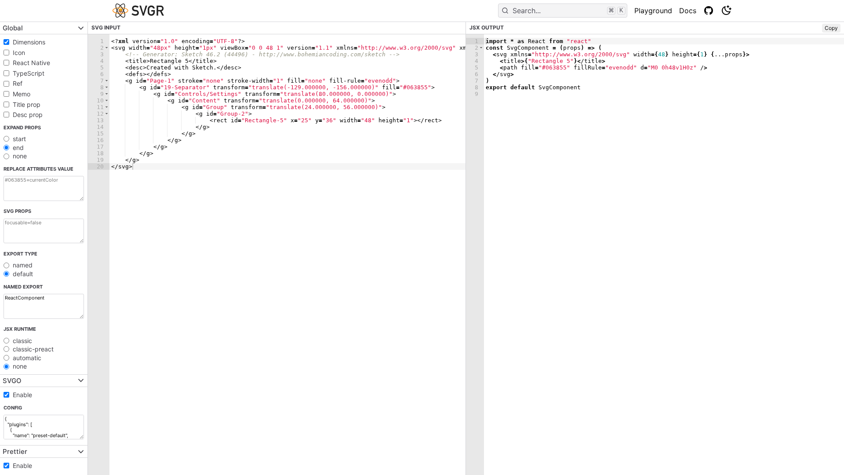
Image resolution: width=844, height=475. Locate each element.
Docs (687, 10)
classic (22, 340)
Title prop (26, 104)
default (23, 274)
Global (13, 28)
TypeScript (28, 73)
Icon (19, 52)
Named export (23, 287)
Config (13, 408)
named (23, 265)
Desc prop (28, 114)
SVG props (17, 211)
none (20, 156)
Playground (653, 10)
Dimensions (29, 42)
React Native (31, 62)
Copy (831, 28)
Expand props (22, 127)
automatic (27, 358)
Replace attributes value (38, 169)
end (18, 147)
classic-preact (33, 349)
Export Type (20, 254)
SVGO (12, 380)
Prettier (15, 451)
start (19, 138)
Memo (21, 94)
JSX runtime (20, 329)
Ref (17, 83)
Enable (22, 394)
